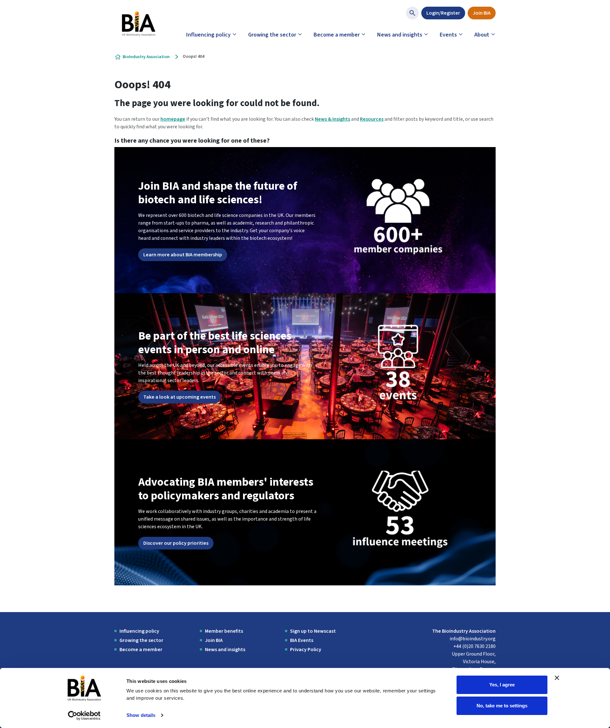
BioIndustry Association (146, 57)
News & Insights (332, 119)
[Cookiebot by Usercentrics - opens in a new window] (84, 715)
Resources (371, 119)
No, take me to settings (502, 705)
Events (448, 35)
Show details (140, 715)
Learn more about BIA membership (182, 254)
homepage (172, 119)
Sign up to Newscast (313, 631)
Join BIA (482, 13)
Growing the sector (272, 35)
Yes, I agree (502, 684)
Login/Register (443, 13)
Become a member (337, 35)
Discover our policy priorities (175, 543)
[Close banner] (557, 678)
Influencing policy (208, 35)
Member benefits (224, 631)
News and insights (399, 35)
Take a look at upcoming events (179, 397)
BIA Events (301, 640)
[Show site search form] (412, 13)
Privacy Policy (305, 649)
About (481, 35)
